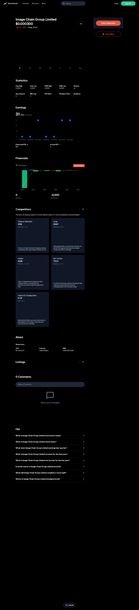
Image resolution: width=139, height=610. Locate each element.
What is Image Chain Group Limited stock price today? (50, 435)
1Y (60, 68)
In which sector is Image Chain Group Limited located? (50, 466)
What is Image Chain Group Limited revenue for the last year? (50, 454)
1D (20, 68)
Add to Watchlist (108, 23)
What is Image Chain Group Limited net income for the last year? (50, 460)
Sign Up (128, 3)
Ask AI (71, 605)
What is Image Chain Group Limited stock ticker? (50, 442)
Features (26, 3)
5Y (70, 68)
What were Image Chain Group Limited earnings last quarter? (50, 448)
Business (35, 3)
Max (80, 68)
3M (50, 68)
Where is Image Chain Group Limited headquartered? (50, 479)
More (44, 3)
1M (40, 68)
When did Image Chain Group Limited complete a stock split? (50, 473)
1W (30, 68)
